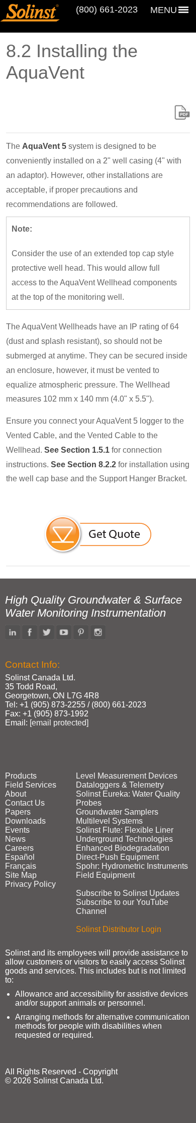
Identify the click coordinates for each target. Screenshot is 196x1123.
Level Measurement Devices (126, 776)
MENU (163, 10)
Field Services (30, 785)
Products (21, 776)
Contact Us (25, 803)
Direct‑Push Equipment (117, 857)
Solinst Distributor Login (118, 929)
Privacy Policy (30, 884)
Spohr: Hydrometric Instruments (132, 866)
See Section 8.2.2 (83, 464)
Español (20, 857)
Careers (19, 848)
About (15, 794)
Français (20, 866)
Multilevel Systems (109, 821)
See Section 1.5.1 (77, 450)
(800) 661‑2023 (107, 10)
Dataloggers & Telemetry (120, 785)
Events (17, 830)
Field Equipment (105, 875)
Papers (18, 812)
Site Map (21, 875)
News (15, 839)
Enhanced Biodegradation (122, 848)
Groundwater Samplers (117, 812)
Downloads (25, 821)
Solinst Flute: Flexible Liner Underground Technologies (124, 834)
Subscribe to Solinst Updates (127, 893)
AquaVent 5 (44, 146)
